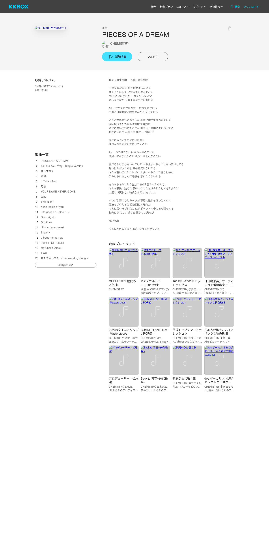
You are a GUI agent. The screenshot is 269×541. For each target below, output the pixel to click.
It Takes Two (49, 181)
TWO (44, 253)
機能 (153, 6)
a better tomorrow (52, 237)
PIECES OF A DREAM (54, 161)
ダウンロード (251, 6)
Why (43, 196)
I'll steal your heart (52, 227)
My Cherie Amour (52, 248)
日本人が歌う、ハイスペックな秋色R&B (219, 331)
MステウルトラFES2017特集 (151, 283)
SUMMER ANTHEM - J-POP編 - (155, 331)
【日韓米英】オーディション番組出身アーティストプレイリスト (218, 285)
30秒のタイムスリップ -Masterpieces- (124, 331)
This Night (47, 201)
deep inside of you (52, 207)
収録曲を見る (66, 265)
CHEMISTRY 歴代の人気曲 (122, 283)
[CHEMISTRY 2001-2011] (50, 28)
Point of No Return (52, 242)
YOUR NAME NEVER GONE (58, 191)
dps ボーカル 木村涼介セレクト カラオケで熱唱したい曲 (219, 382)
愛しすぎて (47, 171)
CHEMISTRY (119, 43)
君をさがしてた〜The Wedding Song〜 (65, 258)
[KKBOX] (19, 6)
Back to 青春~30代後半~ (154, 380)
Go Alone (46, 222)
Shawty (45, 232)
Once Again (48, 217)
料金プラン (166, 6)
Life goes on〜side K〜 (55, 212)
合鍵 (43, 176)
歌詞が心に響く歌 (184, 378)
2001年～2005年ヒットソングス (186, 283)
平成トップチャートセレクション (187, 331)
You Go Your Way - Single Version (62, 166)
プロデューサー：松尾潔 (123, 380)
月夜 (43, 186)
